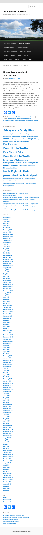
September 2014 (8, 436)
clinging (36, 136)
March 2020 (6, 303)
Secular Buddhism (8, 181)
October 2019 (7, 314)
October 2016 (7, 387)
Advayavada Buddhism (10, 43)
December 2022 (8, 234)
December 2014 (8, 429)
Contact (24, 59)
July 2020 (6, 295)
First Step (16, 141)
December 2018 (8, 335)
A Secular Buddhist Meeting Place (13, 515)
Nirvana (6, 168)
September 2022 (8, 240)
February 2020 (7, 305)
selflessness (17, 181)
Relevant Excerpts (23, 55)
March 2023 (6, 228)
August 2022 (7, 242)
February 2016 (7, 404)
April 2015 (6, 421)
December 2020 (8, 284)
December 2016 (8, 383)
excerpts (31, 139)
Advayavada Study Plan (10, 51)
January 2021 (7, 282)
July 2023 (6, 219)
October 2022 (7, 238)
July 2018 (6, 345)
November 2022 (8, 236)
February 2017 (7, 379)
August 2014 (7, 438)
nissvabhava (13, 168)
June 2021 (6, 272)
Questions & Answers (25, 51)
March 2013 (6, 471)
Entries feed (7, 500)
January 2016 (7, 406)
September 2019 (8, 316)
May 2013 (6, 469)
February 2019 (7, 331)
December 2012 (8, 478)
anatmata (6, 134)
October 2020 (7, 289)
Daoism (6, 55)
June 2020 (6, 297)
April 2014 (6, 446)
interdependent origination (15, 118)
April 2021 (6, 276)
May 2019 (6, 324)
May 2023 (6, 223)
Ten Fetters (22, 183)
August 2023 (7, 217)
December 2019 (8, 310)
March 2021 (6, 278)
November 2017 (8, 360)
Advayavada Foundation (10, 519)
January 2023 (7, 232)
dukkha (12, 139)
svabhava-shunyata (9, 183)
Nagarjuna (32, 165)
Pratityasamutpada (23, 47)
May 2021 (6, 274)
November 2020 (8, 286)
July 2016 (6, 394)
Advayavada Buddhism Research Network (16, 517)
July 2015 (6, 415)
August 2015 (7, 412)
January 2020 (7, 307)
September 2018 (8, 341)
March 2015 (6, 423)
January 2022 (7, 257)
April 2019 (6, 326)
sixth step (31, 181)
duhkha (6, 138)
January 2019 (7, 333)
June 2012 (6, 488)
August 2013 (7, 463)
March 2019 (6, 328)
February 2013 (7, 473)
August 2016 (7, 391)
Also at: (31, 59)
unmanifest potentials (32, 120)
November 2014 (8, 431)
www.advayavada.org (9, 523)
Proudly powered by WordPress (21, 531)
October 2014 (7, 434)
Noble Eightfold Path (9, 47)
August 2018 (7, 343)
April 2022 (6, 251)
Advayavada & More (14, 11)
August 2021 (7, 268)
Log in (5, 497)
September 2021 (8, 266)
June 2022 (6, 247)
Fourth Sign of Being (24, 43)
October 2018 (7, 339)
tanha (17, 183)
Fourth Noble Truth (16, 156)
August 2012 (7, 484)
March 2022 (6, 253)
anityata (11, 134)
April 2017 (6, 375)
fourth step (24, 160)
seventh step (24, 181)
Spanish (17, 59)
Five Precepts (10, 144)
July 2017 (6, 368)
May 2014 (6, 444)
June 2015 (6, 417)
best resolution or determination (11, 136)
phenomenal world (20, 120)
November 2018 (8, 337)
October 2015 (7, 408)
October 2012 (7, 482)
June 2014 (6, 442)
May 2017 (6, 373)
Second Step (31, 178)
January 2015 (7, 427)
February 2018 (7, 356)
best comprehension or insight (22, 134)
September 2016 (8, 389)
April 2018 (6, 352)
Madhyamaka (33, 163)
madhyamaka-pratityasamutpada (16, 165)
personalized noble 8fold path (20, 175)
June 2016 (6, 396)
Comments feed (8, 502)
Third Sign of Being (31, 183)
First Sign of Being (8, 141)
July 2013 (6, 465)
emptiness (24, 139)
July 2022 (6, 244)
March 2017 (6, 377)
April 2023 (6, 226)
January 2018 (7, 358)
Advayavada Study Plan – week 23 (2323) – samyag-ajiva (20, 210)
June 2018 (6, 347)
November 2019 (8, 312)
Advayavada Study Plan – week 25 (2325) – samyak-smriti (20, 204)
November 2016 (8, 385)
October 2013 (7, 459)
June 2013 (6, 467)
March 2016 (6, 402)
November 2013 (8, 457)
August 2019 (7, 318)
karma (25, 163)
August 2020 (7, 293)
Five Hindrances (24, 141)
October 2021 (7, 263)
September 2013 (8, 461)
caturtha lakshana (27, 136)
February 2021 (7, 280)
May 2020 (6, 299)
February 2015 (7, 425)
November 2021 (8, 261)
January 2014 (7, 452)
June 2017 (6, 370)
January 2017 (7, 381)
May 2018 (6, 350)
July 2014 (6, 440)
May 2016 (6, 398)
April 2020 (6, 301)
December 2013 (8, 454)
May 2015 (6, 419)
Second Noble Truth (20, 178)
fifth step (36, 139)
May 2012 (6, 490)
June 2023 (6, 221)
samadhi (11, 178)
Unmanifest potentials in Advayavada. (15, 74)
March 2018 (6, 354)
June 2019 (6, 322)
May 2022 (6, 249)
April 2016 (6, 400)
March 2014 (6, 448)
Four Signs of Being (13, 152)
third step (6, 186)
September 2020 (8, 291)
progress (5, 178)
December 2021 (8, 259)
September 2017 (8, 364)
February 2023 (7, 230)
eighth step (17, 139)
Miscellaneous (8, 59)
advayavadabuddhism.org (11, 521)
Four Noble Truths (15, 148)
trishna (11, 186)
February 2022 (7, 255)
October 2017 (7, 362)
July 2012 (6, 486)
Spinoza (13, 55)
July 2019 (6, 320)
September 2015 (8, 410)
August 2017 (7, 366)
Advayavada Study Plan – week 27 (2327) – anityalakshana (21, 197)
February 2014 (7, 450)
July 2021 (6, 270)
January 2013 (7, 475)
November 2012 (8, 480)
